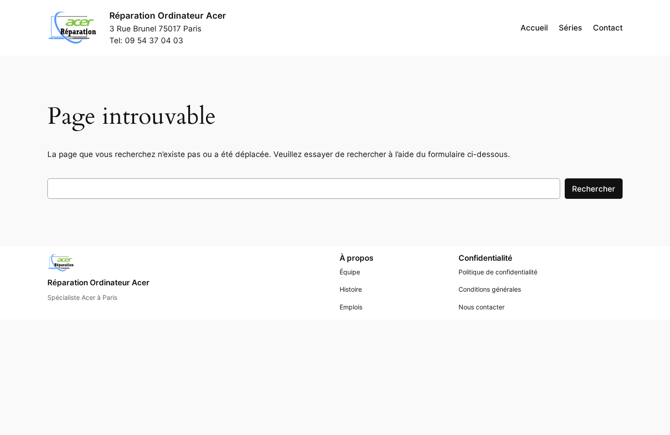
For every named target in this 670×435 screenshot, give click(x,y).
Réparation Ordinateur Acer (167, 15)
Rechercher (593, 188)
